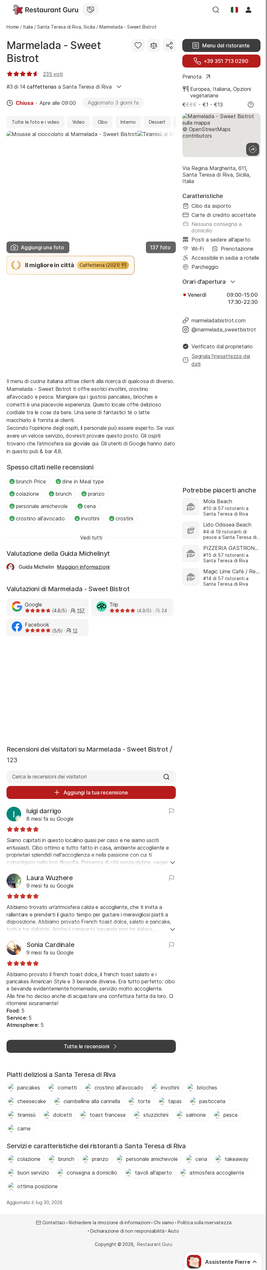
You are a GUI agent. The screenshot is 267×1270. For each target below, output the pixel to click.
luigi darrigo (43, 811)
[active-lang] (234, 9)
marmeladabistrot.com (218, 320)
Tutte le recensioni (86, 1046)
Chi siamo (164, 1222)
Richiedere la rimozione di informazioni (109, 1222)
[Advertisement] (91, 325)
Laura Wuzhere (49, 878)
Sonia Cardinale (50, 945)
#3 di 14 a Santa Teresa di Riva (59, 86)
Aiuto (173, 1231)
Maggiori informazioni (83, 567)
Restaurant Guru (154, 1244)
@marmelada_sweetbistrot (223, 329)
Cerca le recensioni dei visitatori (49, 776)
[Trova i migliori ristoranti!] (45, 10)
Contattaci (53, 1222)
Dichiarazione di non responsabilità (127, 1231)
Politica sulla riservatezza (204, 1222)
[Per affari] (90, 9)
